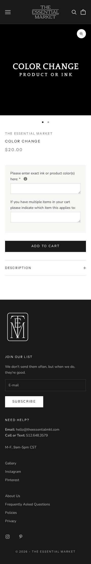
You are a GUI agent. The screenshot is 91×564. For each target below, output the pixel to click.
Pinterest (12, 480)
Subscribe (24, 401)
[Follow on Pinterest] (20, 536)
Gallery (10, 463)
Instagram (13, 471)
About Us (12, 496)
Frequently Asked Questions (27, 504)
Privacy (10, 521)
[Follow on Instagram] (7, 536)
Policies (11, 512)
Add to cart (45, 246)
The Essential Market (29, 133)
